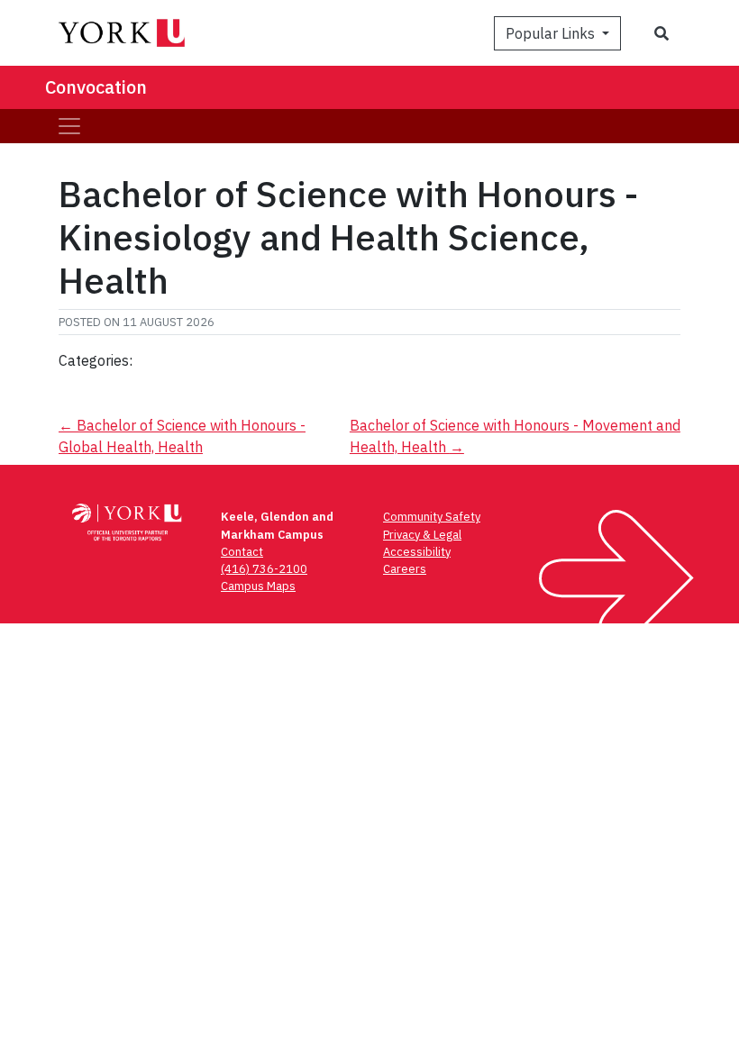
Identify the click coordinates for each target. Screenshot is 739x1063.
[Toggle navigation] (69, 126)
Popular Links (552, 33)
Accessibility (417, 551)
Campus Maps (258, 586)
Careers (404, 569)
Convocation (96, 87)
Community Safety (431, 516)
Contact (242, 551)
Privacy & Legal (422, 534)
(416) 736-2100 (264, 569)
